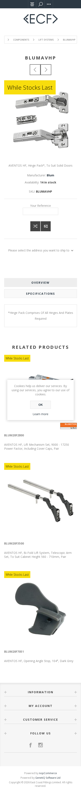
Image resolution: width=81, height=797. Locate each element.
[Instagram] (40, 745)
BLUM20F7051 (14, 651)
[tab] (40, 282)
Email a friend (46, 226)
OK (40, 404)
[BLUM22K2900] (35, 69)
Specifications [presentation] (40, 294)
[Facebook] (30, 745)
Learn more (40, 414)
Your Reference (40, 206)
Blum (50, 175)
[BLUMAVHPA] (45, 69)
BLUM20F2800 (14, 435)
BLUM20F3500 (14, 543)
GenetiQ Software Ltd (47, 778)
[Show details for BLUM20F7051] (40, 609)
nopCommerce (48, 773)
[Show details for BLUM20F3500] (40, 500)
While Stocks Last (30, 87)
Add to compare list (35, 226)
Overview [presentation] (40, 283)
